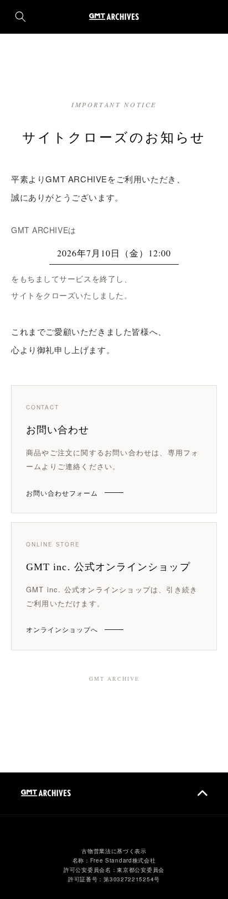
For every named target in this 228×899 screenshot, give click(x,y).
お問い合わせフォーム (62, 492)
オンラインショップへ (62, 629)
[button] (20, 16)
